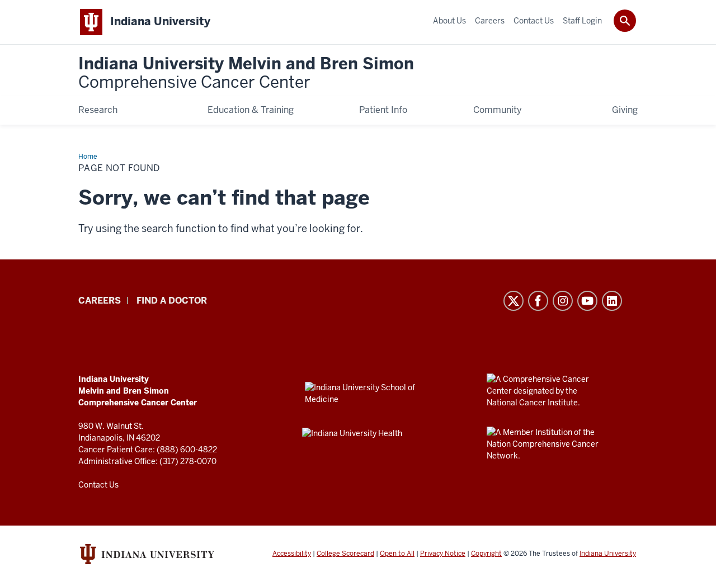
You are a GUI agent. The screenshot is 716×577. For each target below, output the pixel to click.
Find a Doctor (171, 300)
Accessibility (291, 553)
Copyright (486, 553)
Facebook (538, 301)
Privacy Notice (442, 553)
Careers (99, 300)
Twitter (513, 301)
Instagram (563, 301)
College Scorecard (345, 553)
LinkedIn (612, 301)
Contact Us (98, 485)
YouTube (587, 301)
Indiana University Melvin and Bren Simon (246, 73)
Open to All (397, 553)
